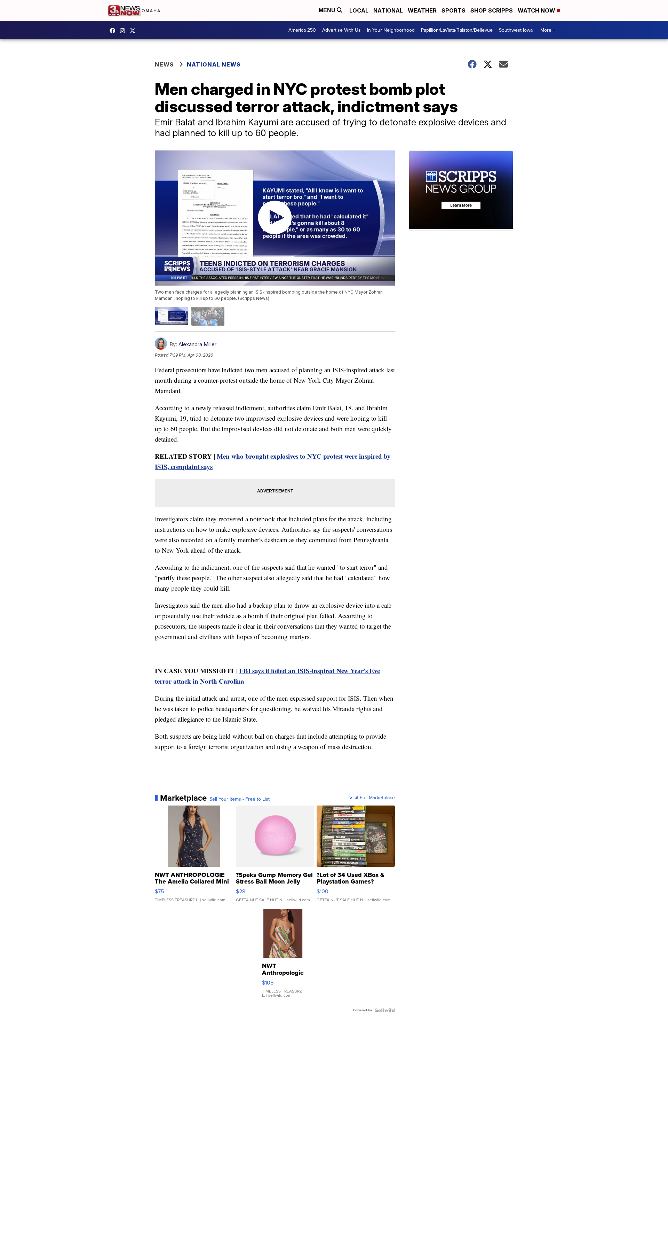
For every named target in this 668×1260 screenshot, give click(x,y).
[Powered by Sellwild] (385, 1010)
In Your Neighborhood (391, 30)
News (164, 64)
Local (358, 10)
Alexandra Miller (197, 344)
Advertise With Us (341, 30)
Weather (422, 10)
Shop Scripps (491, 10)
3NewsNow (114, 30)
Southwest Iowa (516, 30)
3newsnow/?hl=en (124, 30)
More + (547, 30)
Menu (328, 10)
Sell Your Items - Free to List (239, 799)
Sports (454, 10)
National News (214, 64)
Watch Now (537, 10)
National (388, 10)
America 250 (302, 30)
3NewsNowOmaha (134, 30)
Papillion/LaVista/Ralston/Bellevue (457, 30)
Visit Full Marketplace (372, 797)
